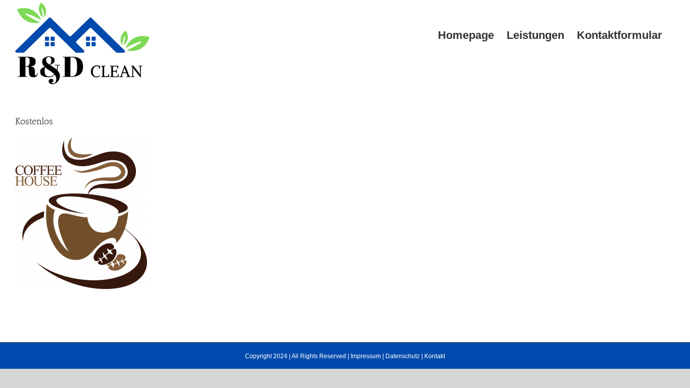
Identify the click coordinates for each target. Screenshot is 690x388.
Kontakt (434, 356)
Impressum (366, 356)
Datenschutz (402, 356)
